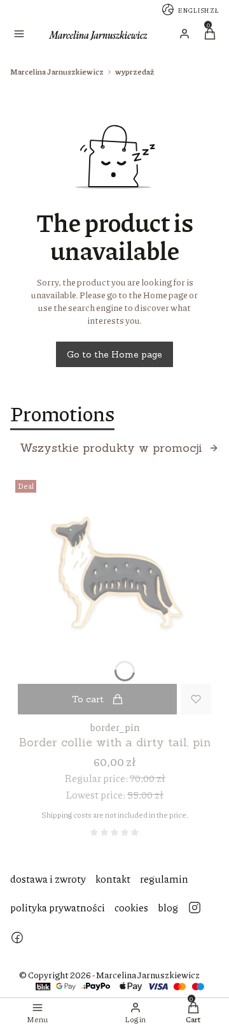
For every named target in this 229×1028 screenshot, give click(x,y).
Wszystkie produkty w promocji (111, 447)
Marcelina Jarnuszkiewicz (57, 71)
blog (168, 907)
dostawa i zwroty (48, 878)
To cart (88, 699)
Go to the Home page (114, 354)
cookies (131, 907)
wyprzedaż (134, 71)
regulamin (164, 878)
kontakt (112, 878)
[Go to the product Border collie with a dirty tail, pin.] (114, 579)
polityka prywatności (57, 907)
